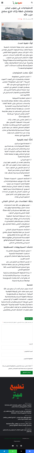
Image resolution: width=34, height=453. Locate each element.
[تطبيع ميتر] (17, 2)
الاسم (31, 344)
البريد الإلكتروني (28, 351)
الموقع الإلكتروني (28, 358)
